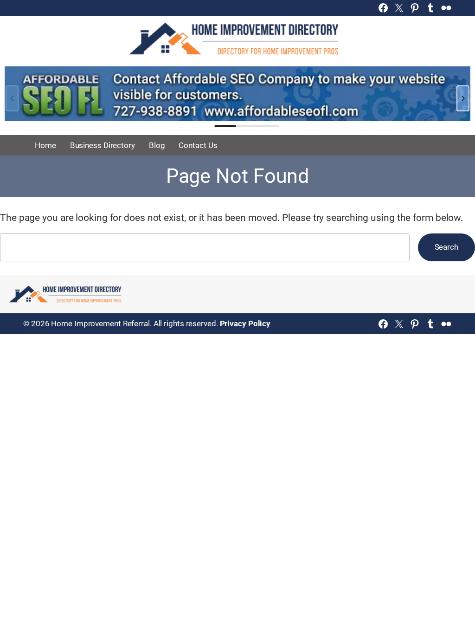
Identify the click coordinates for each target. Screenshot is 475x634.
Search (446, 247)
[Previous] (12, 98)
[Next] (462, 98)
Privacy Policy (245, 323)
